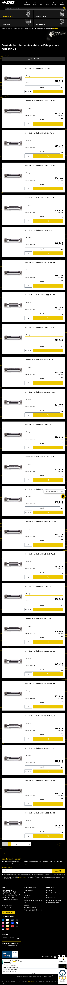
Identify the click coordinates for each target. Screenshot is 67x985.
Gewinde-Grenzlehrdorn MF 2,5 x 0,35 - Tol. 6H (40, 522)
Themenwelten (28, 890)
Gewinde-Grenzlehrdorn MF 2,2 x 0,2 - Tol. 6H (40, 327)
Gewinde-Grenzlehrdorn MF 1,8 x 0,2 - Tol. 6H (40, 198)
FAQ (25, 903)
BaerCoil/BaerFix (41, 16)
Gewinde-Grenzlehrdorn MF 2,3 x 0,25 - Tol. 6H (40, 425)
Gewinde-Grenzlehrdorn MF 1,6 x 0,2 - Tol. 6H (40, 166)
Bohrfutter (6, 25)
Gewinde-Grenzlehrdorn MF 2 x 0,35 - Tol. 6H (40, 295)
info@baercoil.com (12, 900)
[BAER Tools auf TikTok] (58, 956)
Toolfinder (34, 59)
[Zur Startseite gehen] (11, 2)
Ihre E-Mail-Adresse (7, 867)
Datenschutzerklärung (53, 893)
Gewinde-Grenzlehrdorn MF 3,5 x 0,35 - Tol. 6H (40, 748)
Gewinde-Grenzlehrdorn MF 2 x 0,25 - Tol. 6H (40, 263)
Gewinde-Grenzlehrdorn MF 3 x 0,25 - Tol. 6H (40, 651)
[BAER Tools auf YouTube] (62, 956)
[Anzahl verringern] (26, 91)
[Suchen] (64, 8)
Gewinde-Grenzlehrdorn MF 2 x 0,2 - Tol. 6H (39, 230)
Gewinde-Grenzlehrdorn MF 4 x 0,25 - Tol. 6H (40, 813)
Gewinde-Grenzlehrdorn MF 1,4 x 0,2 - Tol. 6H (40, 133)
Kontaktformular (7, 908)
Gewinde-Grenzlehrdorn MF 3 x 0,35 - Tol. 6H (40, 684)
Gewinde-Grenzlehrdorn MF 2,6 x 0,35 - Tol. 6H (40, 586)
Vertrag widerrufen (8, 912)
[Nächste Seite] (26, 844)
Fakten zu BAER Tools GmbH (33, 910)
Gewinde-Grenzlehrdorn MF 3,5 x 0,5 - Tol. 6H (40, 781)
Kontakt (26, 898)
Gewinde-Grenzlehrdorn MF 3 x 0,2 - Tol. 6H (39, 619)
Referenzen (27, 893)
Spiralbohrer (40, 25)
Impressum (49, 890)
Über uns (27, 895)
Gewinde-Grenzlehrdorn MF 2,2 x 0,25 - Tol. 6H (40, 360)
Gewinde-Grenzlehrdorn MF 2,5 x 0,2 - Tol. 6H (40, 457)
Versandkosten (31, 981)
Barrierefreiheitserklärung (54, 900)
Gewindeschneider (8, 16)
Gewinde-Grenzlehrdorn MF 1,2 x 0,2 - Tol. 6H (40, 101)
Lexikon (26, 905)
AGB (47, 895)
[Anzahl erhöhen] (31, 91)
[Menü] (2, 7)
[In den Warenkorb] (48, 91)
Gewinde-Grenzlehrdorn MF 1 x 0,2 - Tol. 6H (39, 68)
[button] (63, 496)
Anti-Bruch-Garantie (30, 908)
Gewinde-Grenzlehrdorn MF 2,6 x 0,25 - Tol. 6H (40, 554)
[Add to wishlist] (62, 87)
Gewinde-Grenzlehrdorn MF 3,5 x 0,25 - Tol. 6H (40, 716)
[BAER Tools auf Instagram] (54, 956)
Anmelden (58, 871)
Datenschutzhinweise (22, 877)
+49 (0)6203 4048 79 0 (10, 896)
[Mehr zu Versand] (10, 938)
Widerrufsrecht (50, 898)
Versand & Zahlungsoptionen (33, 900)
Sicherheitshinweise (52, 903)
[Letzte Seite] (29, 844)
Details (42, 87)
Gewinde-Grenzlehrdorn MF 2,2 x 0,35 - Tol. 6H (40, 392)
